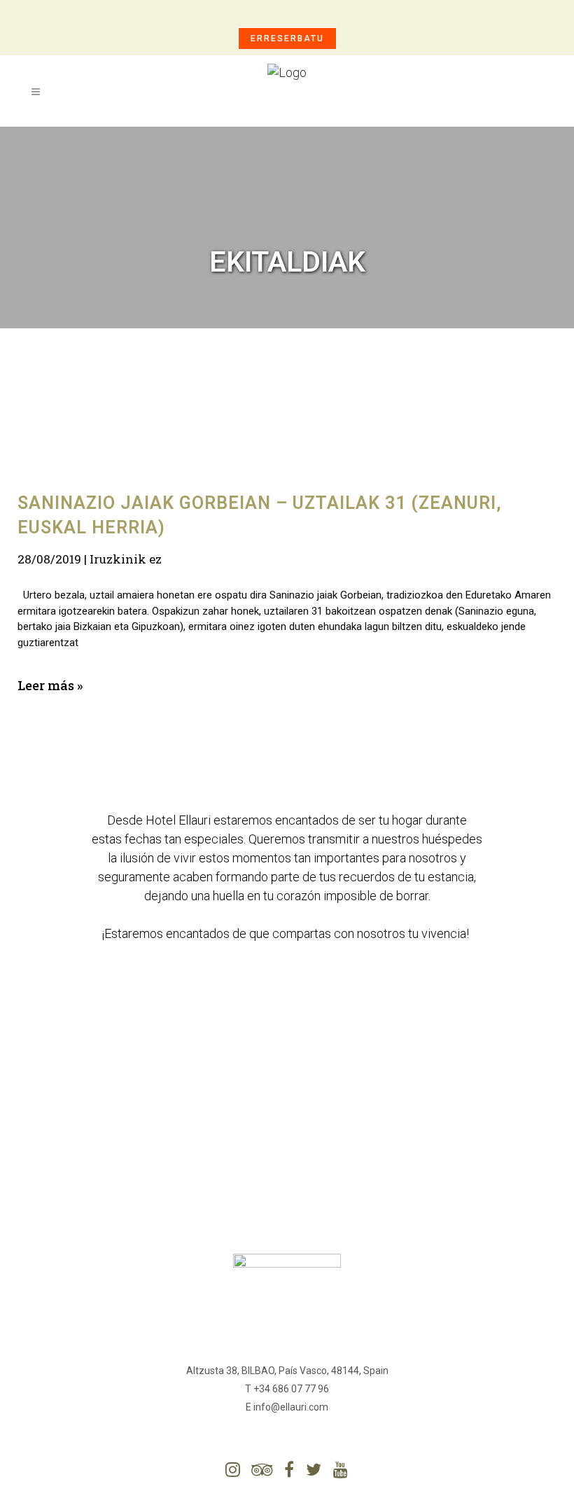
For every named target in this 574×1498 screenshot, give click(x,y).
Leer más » (50, 685)
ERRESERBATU (287, 38)
